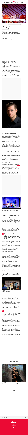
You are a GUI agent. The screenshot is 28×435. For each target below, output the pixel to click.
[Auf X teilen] (3, 36)
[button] (26, 1)
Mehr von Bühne (5, 417)
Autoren (14, 426)
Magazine (22, 2)
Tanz (11, 2)
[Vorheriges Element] (2, 390)
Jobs (14, 427)
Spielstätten (18, 2)
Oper (4, 2)
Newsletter (14, 424)
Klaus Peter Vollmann (4, 38)
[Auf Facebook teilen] (2, 36)
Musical (9, 2)
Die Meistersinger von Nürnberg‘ (6, 335)
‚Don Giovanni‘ (7, 76)
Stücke (13, 2)
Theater (7, 2)
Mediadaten (14, 425)
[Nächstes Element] (25, 390)
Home (2, 24)
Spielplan (16, 2)
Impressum (14, 428)
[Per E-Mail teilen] (4, 36)
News (4, 24)
